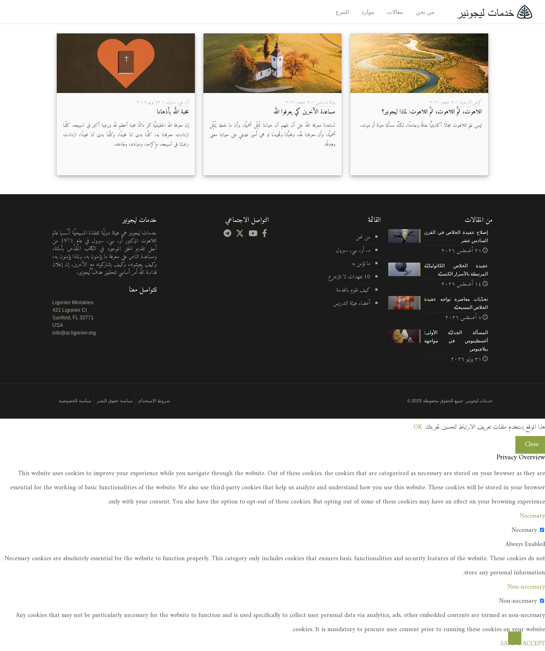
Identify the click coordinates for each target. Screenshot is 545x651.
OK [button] (417, 427)
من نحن (363, 237)
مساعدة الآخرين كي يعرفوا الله (304, 112)
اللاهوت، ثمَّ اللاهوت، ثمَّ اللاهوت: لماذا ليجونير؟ (432, 112)
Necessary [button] (532, 516)
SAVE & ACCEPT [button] (523, 643)
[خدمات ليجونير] (494, 12)
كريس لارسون (471, 102)
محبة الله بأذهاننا (173, 112)
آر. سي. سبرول (178, 102)
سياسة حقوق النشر (115, 400)
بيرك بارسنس (325, 102)
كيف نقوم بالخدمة (353, 290)
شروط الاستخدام (154, 400)
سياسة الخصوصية (75, 400)
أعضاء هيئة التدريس (351, 303)
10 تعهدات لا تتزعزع (349, 277)
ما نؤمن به (361, 264)
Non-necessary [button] (526, 587)
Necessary (524, 530)
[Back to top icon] (514, 638)
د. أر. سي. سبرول (353, 250)
